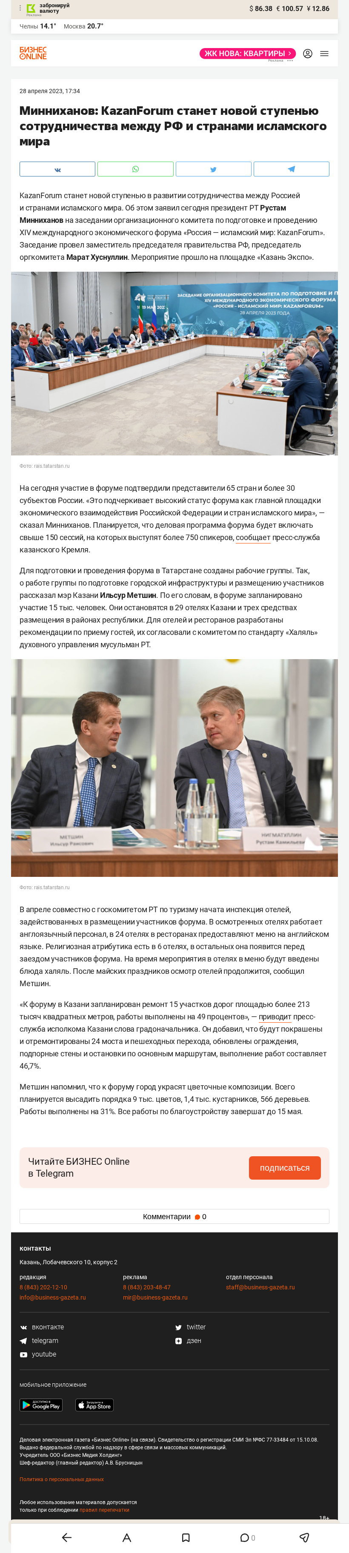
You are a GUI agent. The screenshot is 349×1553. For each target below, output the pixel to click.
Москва (75, 26)
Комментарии (174, 1216)
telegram (44, 1341)
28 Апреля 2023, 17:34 (50, 91)
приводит (275, 1016)
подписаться (285, 1167)
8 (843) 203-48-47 (147, 1287)
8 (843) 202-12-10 (43, 1287)
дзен (193, 1341)
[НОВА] (245, 53)
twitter (195, 1327)
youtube (43, 1354)
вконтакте (47, 1327)
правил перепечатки (104, 1510)
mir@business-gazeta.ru (155, 1297)
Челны (29, 26)
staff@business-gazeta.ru (260, 1287)
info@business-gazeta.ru (53, 1297)
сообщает (253, 537)
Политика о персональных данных (62, 1479)
